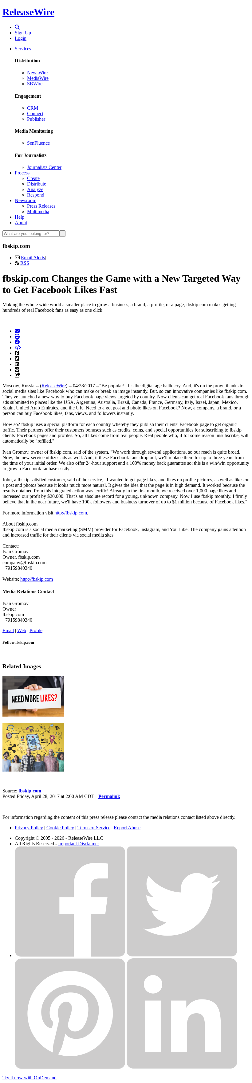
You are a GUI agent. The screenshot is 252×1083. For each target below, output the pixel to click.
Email (8, 630)
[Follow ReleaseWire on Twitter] (182, 955)
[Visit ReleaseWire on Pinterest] (70, 1067)
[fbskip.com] (33, 769)
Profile (36, 630)
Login (20, 38)
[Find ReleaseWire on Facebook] (70, 955)
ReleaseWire (28, 12)
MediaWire (38, 78)
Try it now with (29, 1077)
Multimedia (38, 211)
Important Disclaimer (78, 843)
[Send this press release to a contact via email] (17, 331)
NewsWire (37, 72)
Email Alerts (33, 257)
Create (33, 178)
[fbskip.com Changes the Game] (33, 714)
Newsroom (25, 200)
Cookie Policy (60, 827)
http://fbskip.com (70, 512)
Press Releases (41, 206)
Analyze (35, 189)
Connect (35, 113)
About (21, 222)
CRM (32, 108)
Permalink (109, 796)
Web (21, 630)
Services (23, 48)
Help (19, 217)
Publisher (36, 119)
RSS (24, 263)
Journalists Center (44, 167)
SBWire (34, 83)
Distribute (36, 183)
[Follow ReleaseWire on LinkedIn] (182, 1067)
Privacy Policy (29, 827)
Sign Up (23, 32)
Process (22, 172)
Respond (35, 194)
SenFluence (38, 143)
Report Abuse (127, 827)
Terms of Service (93, 827)
